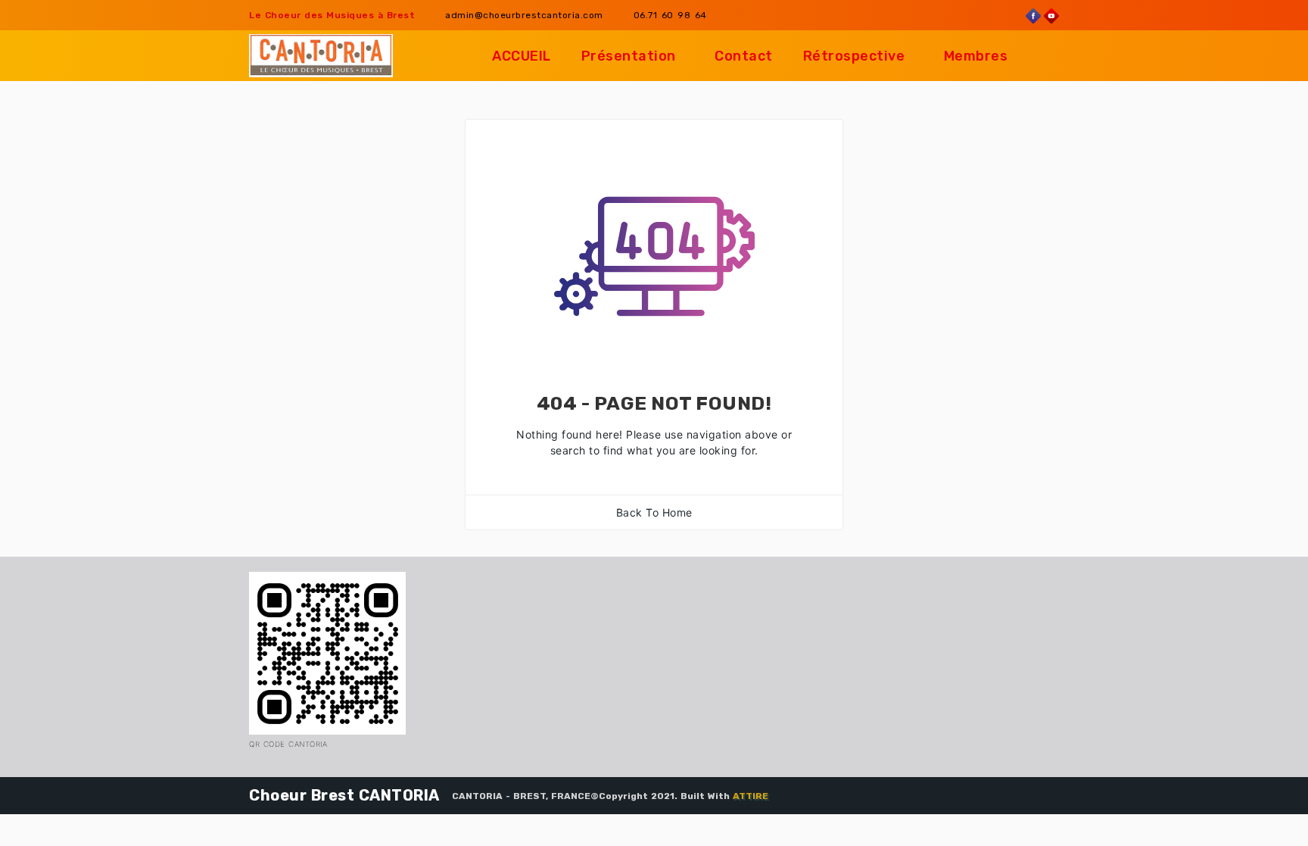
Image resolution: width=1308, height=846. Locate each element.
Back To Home (654, 512)
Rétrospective (854, 56)
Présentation (628, 56)
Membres (976, 56)
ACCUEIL (521, 56)
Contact (744, 56)
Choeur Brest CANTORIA (344, 795)
